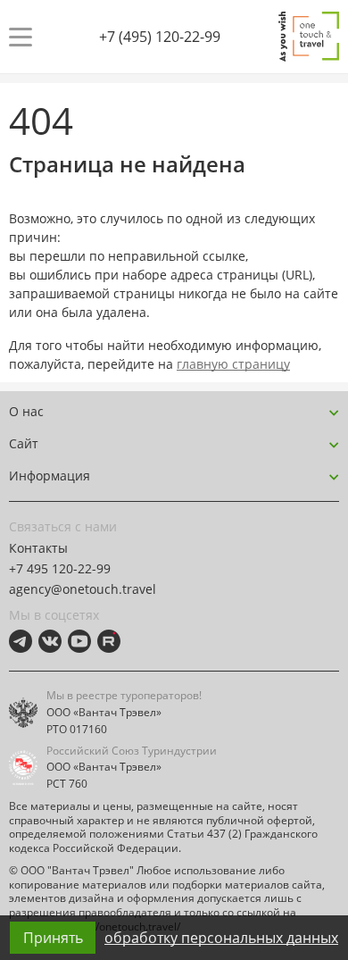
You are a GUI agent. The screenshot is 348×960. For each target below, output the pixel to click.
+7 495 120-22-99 (60, 568)
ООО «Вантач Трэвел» (104, 712)
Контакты (38, 547)
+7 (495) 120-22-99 (159, 36)
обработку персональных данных (221, 937)
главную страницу (233, 363)
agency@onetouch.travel (82, 588)
